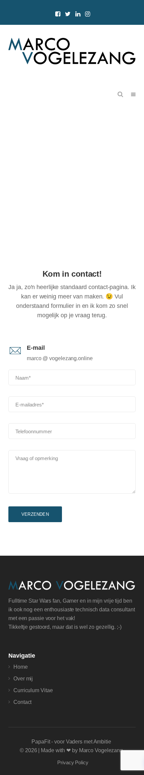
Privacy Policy (72, 762)
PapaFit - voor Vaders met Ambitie (71, 741)
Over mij (23, 678)
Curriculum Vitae (33, 690)
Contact (22, 702)
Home (20, 667)
